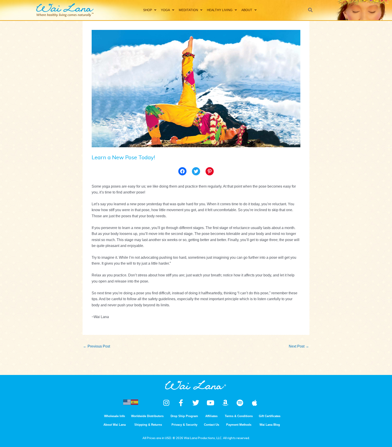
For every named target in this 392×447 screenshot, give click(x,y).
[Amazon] (225, 403)
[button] (310, 9)
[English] (127, 402)
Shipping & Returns (148, 424)
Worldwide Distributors (147, 416)
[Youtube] (210, 403)
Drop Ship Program (184, 416)
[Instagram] (166, 403)
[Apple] (255, 403)
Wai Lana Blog (270, 424)
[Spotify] (240, 403)
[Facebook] (182, 171)
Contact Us (211, 424)
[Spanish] (135, 402)
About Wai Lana (114, 424)
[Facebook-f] (181, 403)
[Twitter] (196, 171)
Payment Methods (238, 424)
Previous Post (96, 346)
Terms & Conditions (239, 416)
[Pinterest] (210, 171)
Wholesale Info (114, 416)
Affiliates (211, 416)
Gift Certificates (269, 416)
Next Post (299, 346)
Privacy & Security (184, 424)
